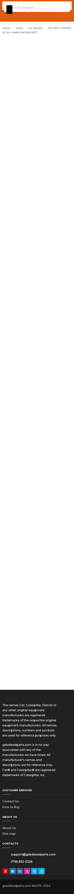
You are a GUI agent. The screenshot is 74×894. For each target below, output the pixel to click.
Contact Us (10, 801)
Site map (9, 833)
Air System (36, 28)
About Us (9, 828)
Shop (19, 28)
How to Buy (11, 807)
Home (6, 28)
